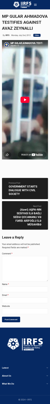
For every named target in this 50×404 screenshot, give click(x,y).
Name (5, 284)
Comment (7, 253)
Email (5, 295)
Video (37, 35)
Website (6, 306)
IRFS (7, 35)
